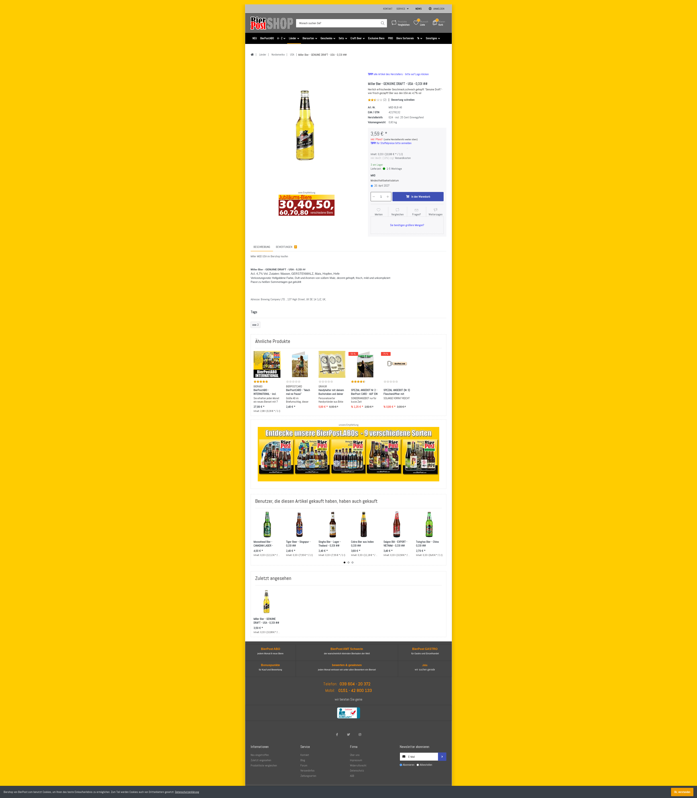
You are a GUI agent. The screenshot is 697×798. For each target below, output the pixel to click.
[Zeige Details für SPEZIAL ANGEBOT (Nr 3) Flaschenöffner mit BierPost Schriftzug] (397, 364)
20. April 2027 (382, 185)
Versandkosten (403, 158)
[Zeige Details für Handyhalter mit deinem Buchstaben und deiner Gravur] (332, 364)
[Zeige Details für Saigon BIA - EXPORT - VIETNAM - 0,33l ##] (397, 524)
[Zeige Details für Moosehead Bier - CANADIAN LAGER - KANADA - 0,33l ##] (267, 524)
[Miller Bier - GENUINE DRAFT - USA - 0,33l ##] (306, 125)
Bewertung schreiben (403, 100)
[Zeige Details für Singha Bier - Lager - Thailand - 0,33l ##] (332, 524)
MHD (373, 175)
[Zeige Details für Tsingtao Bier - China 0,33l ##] (429, 524)
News (418, 8)
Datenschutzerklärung (187, 792)
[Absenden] (442, 756)
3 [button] (352, 562)
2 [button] (348, 562)
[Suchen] (383, 23)
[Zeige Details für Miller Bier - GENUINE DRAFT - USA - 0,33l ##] (267, 601)
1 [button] (344, 562)
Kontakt (387, 8)
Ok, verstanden (682, 792)
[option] (306, 125)
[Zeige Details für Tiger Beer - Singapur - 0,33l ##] (299, 524)
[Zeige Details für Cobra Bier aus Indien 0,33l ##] (364, 524)
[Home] (252, 55)
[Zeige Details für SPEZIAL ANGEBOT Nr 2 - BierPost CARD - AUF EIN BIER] (364, 364)
